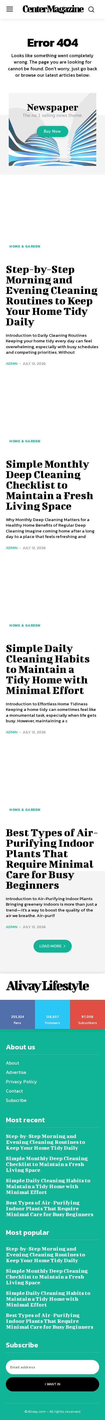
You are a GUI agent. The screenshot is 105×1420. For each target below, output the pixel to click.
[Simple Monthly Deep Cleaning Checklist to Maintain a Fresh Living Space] (52, 413)
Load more (50, 946)
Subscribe (88, 1002)
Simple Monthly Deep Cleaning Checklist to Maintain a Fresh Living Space (49, 484)
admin (12, 363)
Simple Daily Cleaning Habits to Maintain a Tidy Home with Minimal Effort (48, 669)
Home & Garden (25, 246)
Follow (53, 1002)
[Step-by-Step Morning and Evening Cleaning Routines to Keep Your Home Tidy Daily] (52, 219)
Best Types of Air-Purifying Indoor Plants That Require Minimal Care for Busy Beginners (52, 858)
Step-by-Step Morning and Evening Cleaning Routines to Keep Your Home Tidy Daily (51, 295)
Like (17, 1002)
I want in (52, 1384)
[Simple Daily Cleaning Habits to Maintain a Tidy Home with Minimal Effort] (52, 598)
